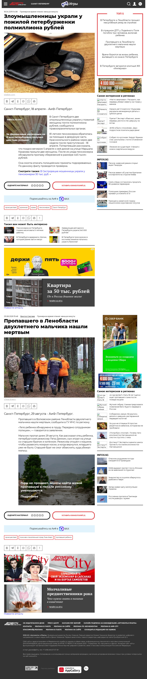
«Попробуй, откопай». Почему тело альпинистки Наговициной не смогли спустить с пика (125, 435)
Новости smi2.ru (13, 307)
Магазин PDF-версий (71, 623)
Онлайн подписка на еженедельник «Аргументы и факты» (110, 623)
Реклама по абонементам (85, 626)
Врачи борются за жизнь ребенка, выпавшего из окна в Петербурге (120, 55)
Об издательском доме (33, 623)
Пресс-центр (53, 623)
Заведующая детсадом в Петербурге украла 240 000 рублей (74, 230)
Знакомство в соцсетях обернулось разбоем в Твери (125, 479)
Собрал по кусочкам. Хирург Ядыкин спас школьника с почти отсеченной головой (126, 139)
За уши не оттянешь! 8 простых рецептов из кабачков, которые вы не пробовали (126, 425)
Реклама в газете (43, 626)
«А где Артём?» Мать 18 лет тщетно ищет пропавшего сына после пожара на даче (125, 397)
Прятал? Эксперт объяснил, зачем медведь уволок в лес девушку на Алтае (124, 120)
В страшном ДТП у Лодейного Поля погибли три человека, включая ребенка (120, 33)
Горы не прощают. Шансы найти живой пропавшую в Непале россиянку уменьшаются (51, 486)
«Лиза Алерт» (10, 399)
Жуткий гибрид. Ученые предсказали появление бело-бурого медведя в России (126, 406)
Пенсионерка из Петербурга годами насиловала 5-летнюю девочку (29, 230)
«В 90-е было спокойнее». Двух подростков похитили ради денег (124, 129)
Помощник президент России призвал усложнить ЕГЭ (122, 193)
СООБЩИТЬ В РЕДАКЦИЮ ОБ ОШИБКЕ (100, 630)
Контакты (27, 626)
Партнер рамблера (48, 668)
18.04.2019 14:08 (11, 12)
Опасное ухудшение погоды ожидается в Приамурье (121, 460)
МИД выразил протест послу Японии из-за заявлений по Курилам (125, 469)
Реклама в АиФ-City (109, 626)
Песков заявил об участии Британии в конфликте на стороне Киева (125, 174)
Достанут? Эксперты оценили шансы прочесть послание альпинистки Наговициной (126, 444)
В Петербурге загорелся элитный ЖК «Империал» (120, 67)
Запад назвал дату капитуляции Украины (123, 488)
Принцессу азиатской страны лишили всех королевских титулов (124, 202)
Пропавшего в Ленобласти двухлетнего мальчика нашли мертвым (120, 44)
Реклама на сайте (62, 626)
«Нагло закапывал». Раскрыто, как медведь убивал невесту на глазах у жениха (125, 101)
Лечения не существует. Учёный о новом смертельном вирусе (124, 148)
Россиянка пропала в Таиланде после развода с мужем (123, 497)
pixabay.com (9, 94)
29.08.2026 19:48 (11, 316)
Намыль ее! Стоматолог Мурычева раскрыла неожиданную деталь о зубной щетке (124, 111)
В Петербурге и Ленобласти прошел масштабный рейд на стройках (120, 21)
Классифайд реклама (33, 630)
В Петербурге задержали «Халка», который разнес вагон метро (31, 238)
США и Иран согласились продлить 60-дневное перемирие (125, 183)
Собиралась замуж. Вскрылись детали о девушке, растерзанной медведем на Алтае (124, 416)
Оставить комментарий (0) (73, 186)
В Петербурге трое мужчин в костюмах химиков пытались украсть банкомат (75, 239)
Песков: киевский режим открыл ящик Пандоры (123, 164)
